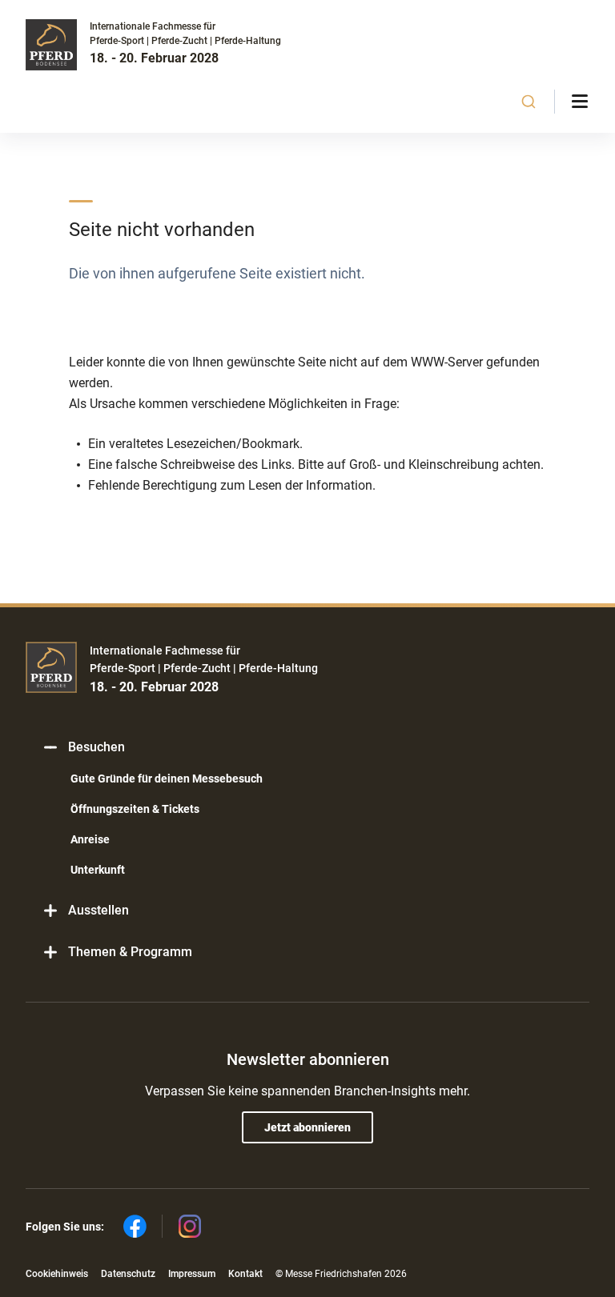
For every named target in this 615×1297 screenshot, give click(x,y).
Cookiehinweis (57, 1273)
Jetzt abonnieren (307, 1127)
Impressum (191, 1273)
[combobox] (529, 102)
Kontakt (245, 1273)
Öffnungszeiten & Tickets (134, 809)
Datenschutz (128, 1273)
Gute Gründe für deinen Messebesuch (166, 778)
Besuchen (96, 747)
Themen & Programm (130, 951)
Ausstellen (98, 910)
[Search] (529, 102)
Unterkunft (97, 869)
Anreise (90, 839)
